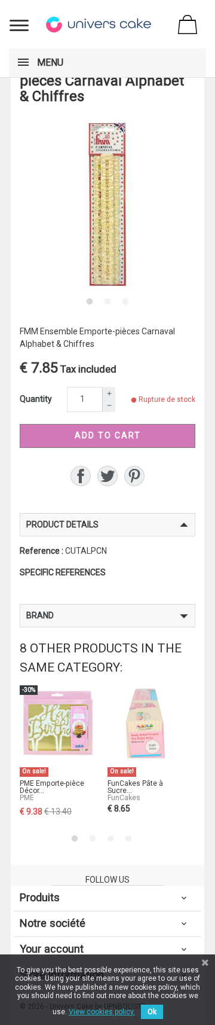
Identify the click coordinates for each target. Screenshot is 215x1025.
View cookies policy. (102, 1012)
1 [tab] (90, 301)
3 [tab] (125, 301)
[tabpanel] (107, 204)
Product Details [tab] (62, 524)
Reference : (41, 551)
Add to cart (108, 435)
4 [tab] (128, 838)
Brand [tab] (40, 615)
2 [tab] (107, 301)
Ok (152, 1012)
